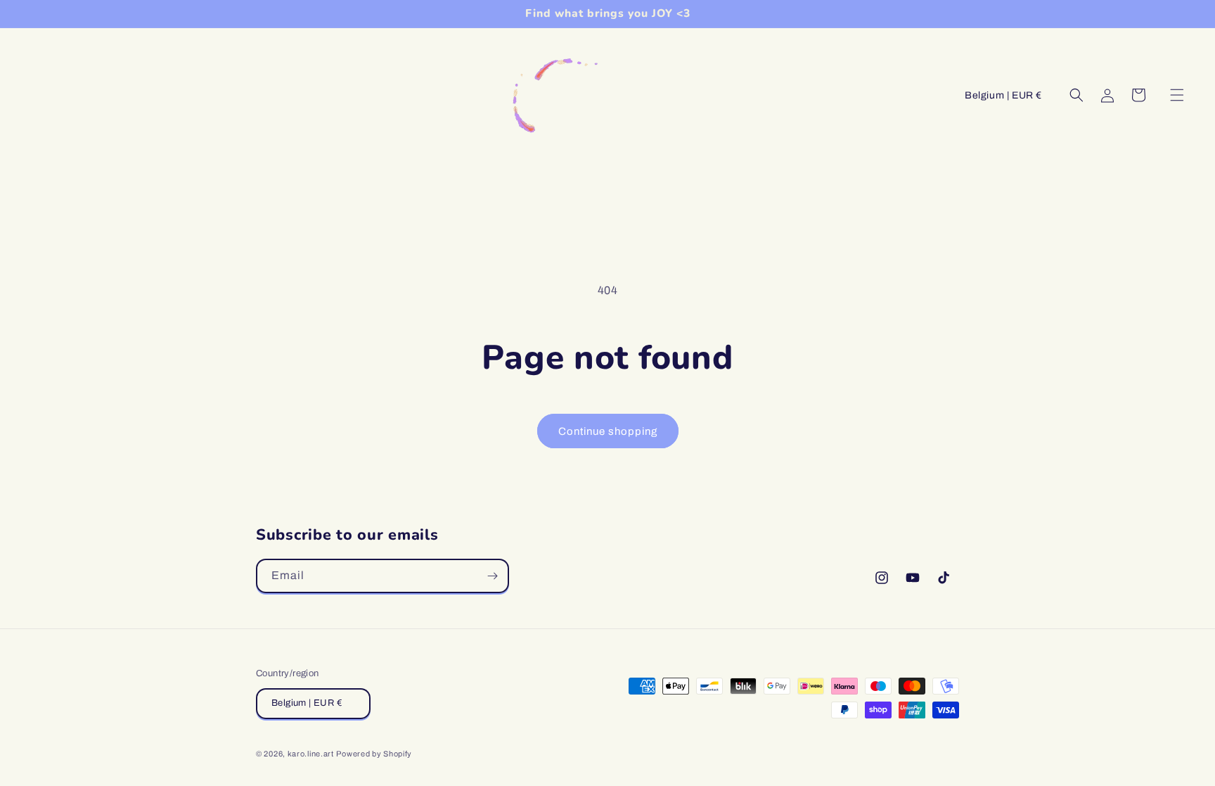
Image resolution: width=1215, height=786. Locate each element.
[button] (1177, 95)
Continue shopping (607, 431)
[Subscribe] (492, 576)
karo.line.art (311, 753)
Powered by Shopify (374, 753)
